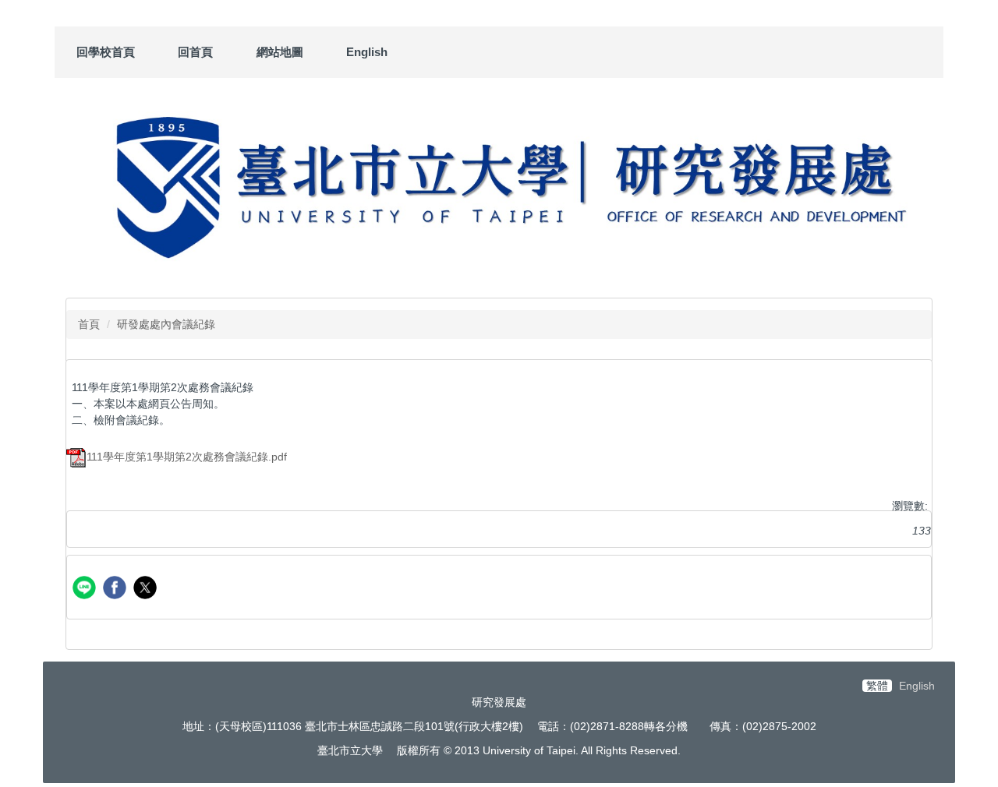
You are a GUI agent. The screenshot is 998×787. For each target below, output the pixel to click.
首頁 (89, 324)
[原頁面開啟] (499, 184)
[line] (86, 589)
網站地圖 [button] (280, 51)
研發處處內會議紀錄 (166, 324)
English (367, 51)
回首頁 (195, 51)
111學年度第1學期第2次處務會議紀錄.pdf (187, 456)
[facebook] (116, 589)
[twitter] (147, 589)
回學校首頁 (105, 51)
